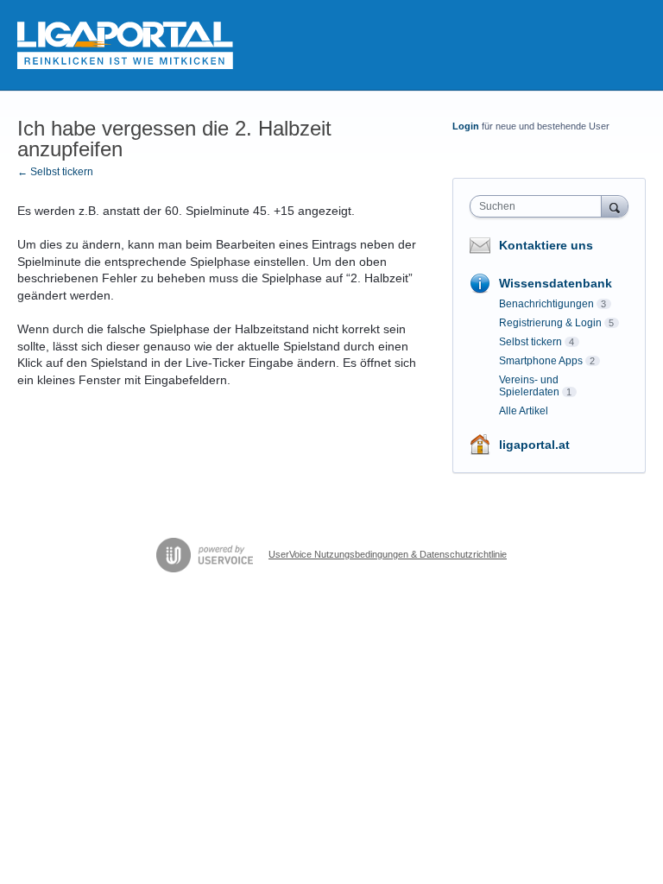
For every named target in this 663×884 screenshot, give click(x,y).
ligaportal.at (534, 444)
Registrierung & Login (550, 323)
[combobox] (539, 206)
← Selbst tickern (55, 172)
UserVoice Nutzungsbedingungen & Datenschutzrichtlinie (387, 554)
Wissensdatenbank (555, 283)
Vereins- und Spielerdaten (529, 386)
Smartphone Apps (541, 361)
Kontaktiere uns (546, 245)
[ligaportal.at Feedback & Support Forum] (125, 45)
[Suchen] (614, 206)
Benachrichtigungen (546, 304)
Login (465, 126)
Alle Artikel (523, 411)
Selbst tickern (530, 342)
